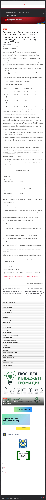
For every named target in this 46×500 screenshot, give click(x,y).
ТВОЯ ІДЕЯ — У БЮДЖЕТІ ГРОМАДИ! (26, 2)
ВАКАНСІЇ (5, 345)
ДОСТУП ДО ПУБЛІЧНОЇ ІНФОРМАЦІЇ (10, 352)
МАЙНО (36, 12)
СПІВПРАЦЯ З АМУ (6, 367)
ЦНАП (7, 15)
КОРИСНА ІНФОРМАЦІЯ (8, 362)
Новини (7, 9)
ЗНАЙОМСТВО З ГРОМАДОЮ (9, 302)
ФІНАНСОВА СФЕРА (7, 322)
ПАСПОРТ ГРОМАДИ (7, 310)
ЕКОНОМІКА (5, 317)
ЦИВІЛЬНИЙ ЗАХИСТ (7, 337)
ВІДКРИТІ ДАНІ (6, 350)
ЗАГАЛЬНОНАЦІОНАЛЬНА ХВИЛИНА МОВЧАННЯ (20, 387)
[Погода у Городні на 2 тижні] (8, 457)
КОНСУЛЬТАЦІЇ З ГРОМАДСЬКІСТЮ (10, 342)
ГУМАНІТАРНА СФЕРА (7, 332)
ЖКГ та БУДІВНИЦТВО (7, 320)
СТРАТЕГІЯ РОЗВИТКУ (7, 307)
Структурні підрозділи (11, 12)
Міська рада (14, 9)
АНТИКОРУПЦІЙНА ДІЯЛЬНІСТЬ (9, 340)
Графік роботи (23, 9)
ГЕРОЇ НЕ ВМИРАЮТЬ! (7, 312)
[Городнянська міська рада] (23, 18)
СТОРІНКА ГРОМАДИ (7, 365)
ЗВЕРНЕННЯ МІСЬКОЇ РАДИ (8, 357)
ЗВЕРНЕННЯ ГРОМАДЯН (8, 355)
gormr (10, 44)
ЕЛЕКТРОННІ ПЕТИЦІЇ (7, 347)
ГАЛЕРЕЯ (4, 360)
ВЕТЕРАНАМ (5, 315)
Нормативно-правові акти (25, 12)
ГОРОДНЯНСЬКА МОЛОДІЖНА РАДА (10, 335)
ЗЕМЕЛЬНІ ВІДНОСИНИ (8, 325)
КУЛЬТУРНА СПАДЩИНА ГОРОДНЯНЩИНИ (12, 305)
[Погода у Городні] (6, 449)
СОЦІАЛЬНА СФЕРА (7, 327)
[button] (17, 10)
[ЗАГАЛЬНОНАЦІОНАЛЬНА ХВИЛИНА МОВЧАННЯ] (23, 371)
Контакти (13, 15)
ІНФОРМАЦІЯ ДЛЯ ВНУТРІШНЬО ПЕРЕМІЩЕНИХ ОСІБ (14, 330)
